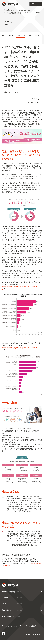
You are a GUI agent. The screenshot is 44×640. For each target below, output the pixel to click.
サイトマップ (5, 626)
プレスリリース (20, 35)
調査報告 (10, 35)
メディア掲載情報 (34, 35)
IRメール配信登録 (31, 626)
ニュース (9, 9)
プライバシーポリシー (17, 626)
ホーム (3, 9)
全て (3, 35)
